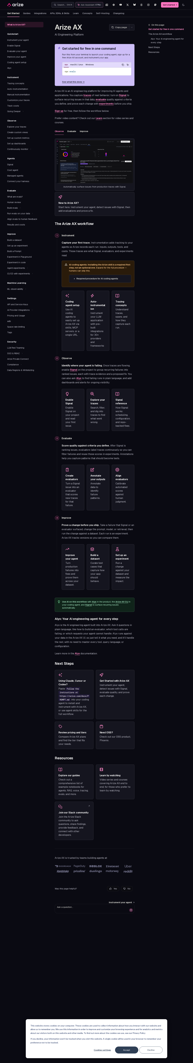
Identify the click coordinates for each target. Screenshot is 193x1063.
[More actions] (131, 27)
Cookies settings (102, 1050)
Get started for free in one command (166, 29)
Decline (151, 1050)
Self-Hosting (102, 13)
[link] (94, 204)
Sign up (59, 111)
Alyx (78, 378)
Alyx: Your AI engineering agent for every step (167, 40)
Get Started (13, 13)
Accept (126, 1050)
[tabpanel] (96, 71)
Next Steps (154, 47)
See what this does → (73, 82)
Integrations (40, 13)
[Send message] (131, 910)
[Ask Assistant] (128, 65)
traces (87, 95)
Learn (76, 13)
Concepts (87, 13)
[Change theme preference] (183, 4)
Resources (153, 52)
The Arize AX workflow (160, 34)
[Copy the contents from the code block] (123, 65)
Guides (26, 13)
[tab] (66, 64)
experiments (106, 103)
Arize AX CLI (121, 601)
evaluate (101, 99)
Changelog (118, 13)
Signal (122, 95)
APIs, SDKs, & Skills (59, 13)
